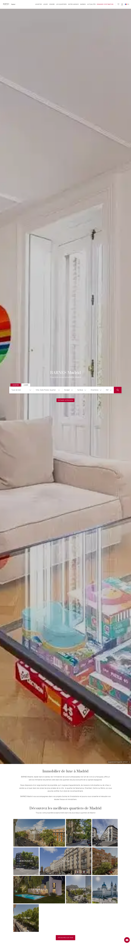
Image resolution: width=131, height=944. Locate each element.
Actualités (91, 4)
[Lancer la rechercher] (118, 390)
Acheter (38, 4)
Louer (45, 4)
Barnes (83, 4)
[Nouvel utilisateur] (122, 4)
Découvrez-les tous (65, 937)
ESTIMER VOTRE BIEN (65, 400)
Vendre (52, 4)
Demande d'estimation (105, 4)
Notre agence (73, 4)
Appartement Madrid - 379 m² (118, 762)
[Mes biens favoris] (118, 4)
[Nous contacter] (127, 940)
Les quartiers (61, 4)
